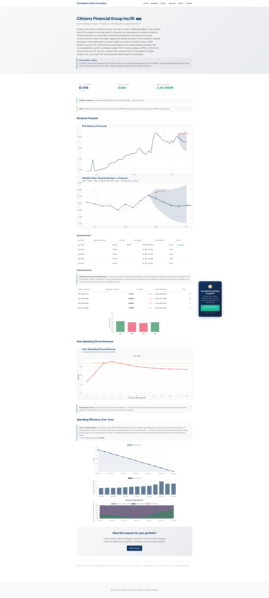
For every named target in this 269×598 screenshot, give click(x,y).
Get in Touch (134, 548)
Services (172, 3)
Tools (163, 3)
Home (145, 3)
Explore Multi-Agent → (210, 308)
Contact (189, 3)
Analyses (154, 3)
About (180, 3)
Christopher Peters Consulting (91, 3)
